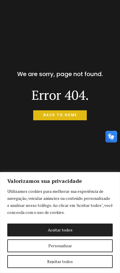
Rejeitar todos (60, 261)
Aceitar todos (60, 230)
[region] (60, 222)
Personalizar (60, 245)
